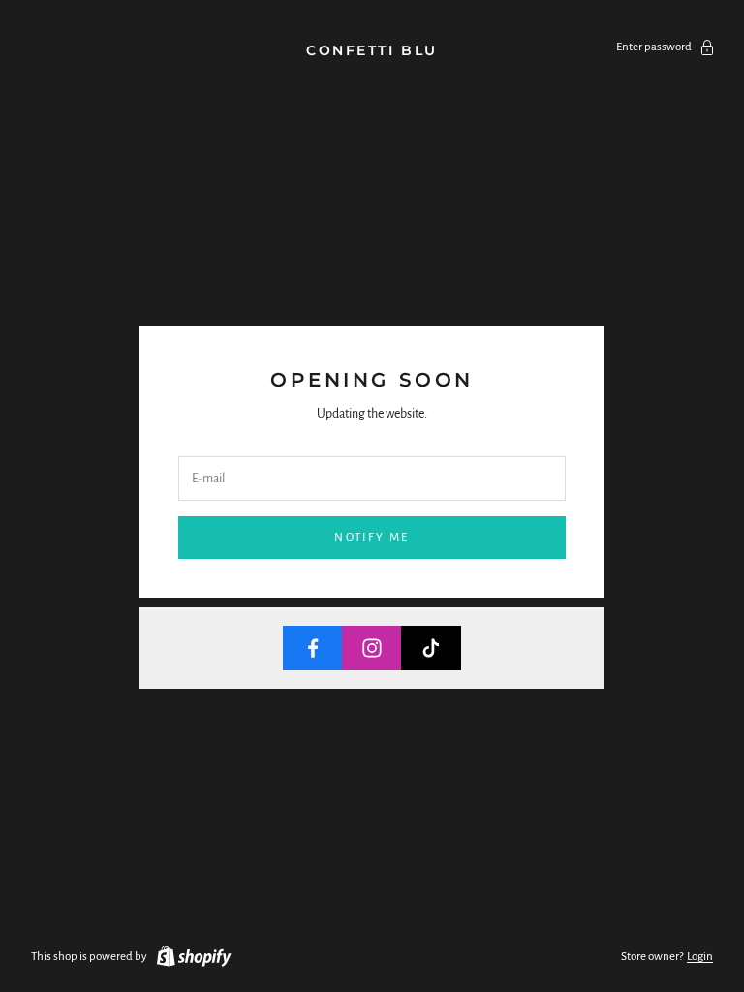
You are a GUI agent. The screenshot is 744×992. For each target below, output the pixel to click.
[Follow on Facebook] (313, 648)
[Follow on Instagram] (372, 648)
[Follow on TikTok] (431, 648)
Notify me (371, 537)
